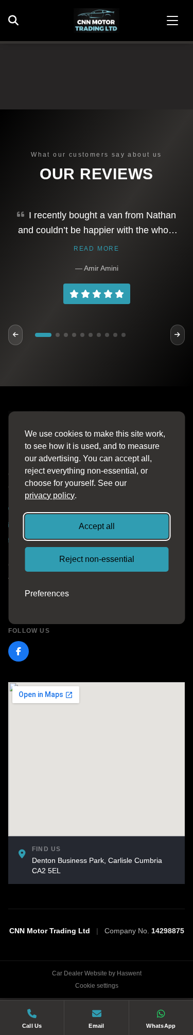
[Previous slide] (15, 335)
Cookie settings (96, 985)
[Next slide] (177, 335)
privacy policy (50, 495)
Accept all (97, 526)
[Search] (16, 20)
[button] (43, 335)
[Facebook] (18, 651)
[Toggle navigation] (172, 20)
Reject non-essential (96, 559)
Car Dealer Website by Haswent (97, 973)
